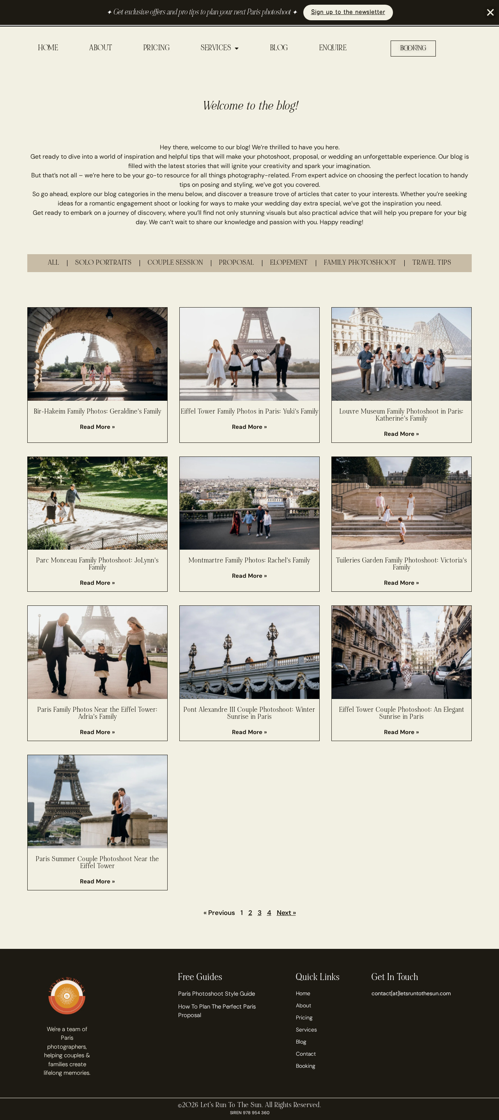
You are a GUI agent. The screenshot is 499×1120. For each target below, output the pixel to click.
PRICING (156, 48)
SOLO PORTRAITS (103, 263)
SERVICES (216, 48)
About (303, 1005)
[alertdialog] (249, 12)
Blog (301, 1041)
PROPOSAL (236, 263)
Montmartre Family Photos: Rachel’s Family (249, 561)
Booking (305, 1065)
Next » (286, 912)
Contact (306, 1053)
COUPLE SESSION (175, 263)
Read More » (97, 427)
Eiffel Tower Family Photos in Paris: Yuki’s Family (250, 412)
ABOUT (100, 48)
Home (303, 993)
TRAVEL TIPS (431, 263)
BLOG (279, 48)
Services (306, 1029)
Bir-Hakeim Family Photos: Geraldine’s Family (97, 412)
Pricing (304, 1017)
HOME (48, 48)
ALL (53, 263)
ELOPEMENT (289, 263)
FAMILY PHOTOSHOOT (360, 263)
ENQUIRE (333, 48)
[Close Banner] (490, 12)
